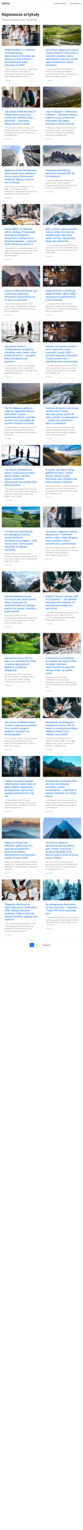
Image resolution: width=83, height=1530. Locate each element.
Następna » (47, 945)
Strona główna (75, 3)
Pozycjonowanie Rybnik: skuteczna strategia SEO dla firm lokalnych (60, 173)
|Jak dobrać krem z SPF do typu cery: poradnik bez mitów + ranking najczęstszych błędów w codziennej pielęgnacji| (20, 664)
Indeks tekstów (60, 3)
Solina (6, 3)
